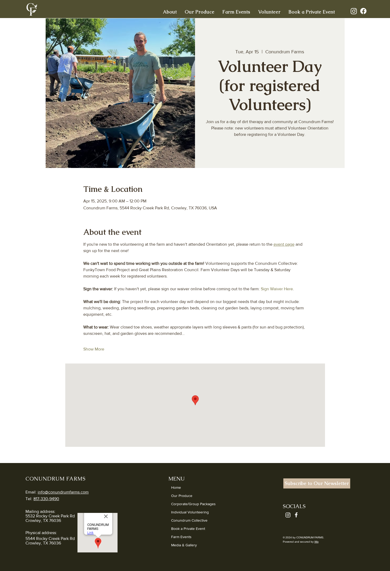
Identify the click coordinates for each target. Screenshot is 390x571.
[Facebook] (363, 11)
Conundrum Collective (189, 520)
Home (176, 487)
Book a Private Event (188, 528)
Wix (316, 541)
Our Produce (181, 496)
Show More (93, 349)
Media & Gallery (184, 545)
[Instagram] (354, 11)
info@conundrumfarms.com (63, 492)
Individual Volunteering (190, 512)
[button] (170, 11)
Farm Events (181, 537)
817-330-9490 (46, 498)
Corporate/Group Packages (193, 504)
